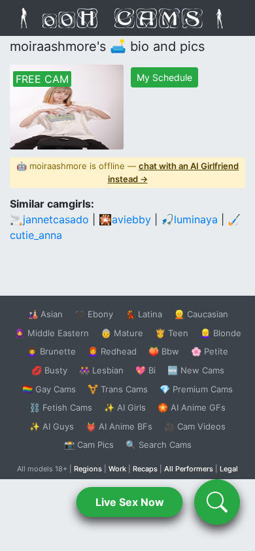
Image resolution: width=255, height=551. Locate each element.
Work (117, 468)
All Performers (188, 468)
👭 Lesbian (101, 370)
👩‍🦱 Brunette (51, 351)
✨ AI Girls (125, 407)
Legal (229, 468)
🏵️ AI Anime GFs (192, 407)
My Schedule (164, 77)
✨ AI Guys (51, 426)
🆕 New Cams (195, 370)
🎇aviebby (125, 219)
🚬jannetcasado (49, 219)
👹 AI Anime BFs (119, 426)
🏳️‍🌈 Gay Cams (49, 389)
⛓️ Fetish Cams (60, 407)
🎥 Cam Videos (195, 426)
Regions (88, 468)
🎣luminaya (189, 219)
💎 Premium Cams (196, 389)
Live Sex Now (129, 502)
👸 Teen (171, 333)
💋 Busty (49, 370)
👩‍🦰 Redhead (112, 351)
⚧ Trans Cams (118, 389)
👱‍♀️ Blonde (220, 333)
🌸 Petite (209, 351)
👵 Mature (122, 333)
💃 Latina (143, 314)
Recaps (145, 468)
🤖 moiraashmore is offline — (127, 172)
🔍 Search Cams (159, 444)
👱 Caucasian (201, 314)
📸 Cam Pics (89, 444)
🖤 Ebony (94, 314)
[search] (217, 502)
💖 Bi (145, 370)
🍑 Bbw (163, 351)
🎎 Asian (45, 314)
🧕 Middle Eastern (51, 333)
